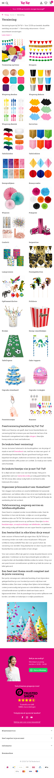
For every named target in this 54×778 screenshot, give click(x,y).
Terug (6, 15)
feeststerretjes (7, 524)
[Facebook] (22, 717)
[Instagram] (27, 717)
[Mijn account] (41, 3)
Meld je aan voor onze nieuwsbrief (27, 722)
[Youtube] (32, 717)
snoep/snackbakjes (21, 524)
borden (46, 521)
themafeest (18, 451)
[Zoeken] (7, 3)
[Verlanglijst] (45, 3)
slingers (33, 436)
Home (12, 15)
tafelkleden (36, 524)
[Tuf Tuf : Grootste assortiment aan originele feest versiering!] (27, 3)
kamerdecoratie (24, 476)
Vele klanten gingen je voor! (27, 686)
